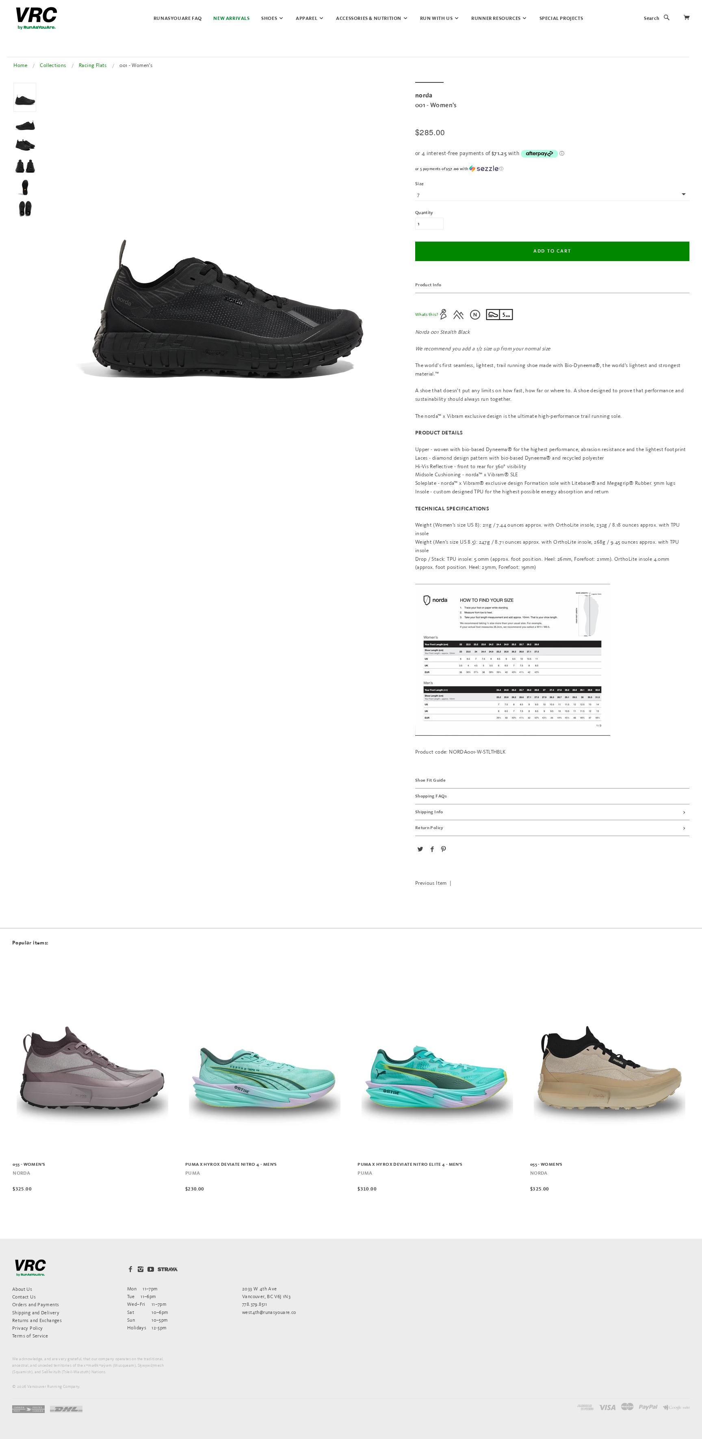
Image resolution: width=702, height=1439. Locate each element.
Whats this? (426, 314)
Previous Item (431, 883)
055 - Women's (29, 1164)
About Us (22, 1289)
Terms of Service (30, 1335)
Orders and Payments (35, 1304)
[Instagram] (140, 1269)
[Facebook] (130, 1269)
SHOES (269, 18)
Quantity (424, 213)
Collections (53, 65)
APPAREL (307, 18)
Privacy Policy (27, 1328)
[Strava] (167, 1269)
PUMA (192, 1173)
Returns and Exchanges (37, 1320)
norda (21, 1173)
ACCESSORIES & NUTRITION (369, 18)
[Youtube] (150, 1269)
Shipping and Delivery (35, 1312)
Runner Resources (496, 18)
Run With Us (437, 18)
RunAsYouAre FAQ (178, 18)
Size (419, 184)
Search (651, 18)
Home (20, 65)
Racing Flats (93, 65)
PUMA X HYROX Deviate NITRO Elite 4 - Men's (410, 1164)
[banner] (36, 18)
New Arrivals (231, 18)
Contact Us (24, 1296)
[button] (552, 169)
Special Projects (561, 18)
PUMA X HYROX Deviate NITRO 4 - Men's (231, 1164)
